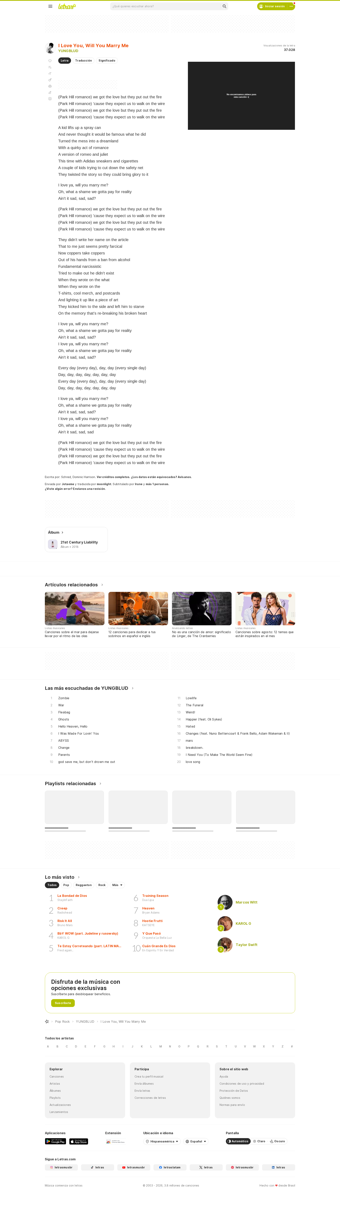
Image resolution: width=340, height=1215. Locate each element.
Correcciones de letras (150, 1097)
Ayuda (224, 1076)
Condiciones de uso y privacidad (242, 1083)
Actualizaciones (60, 1104)
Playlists (55, 1097)
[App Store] (78, 1141)
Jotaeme (68, 484)
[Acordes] (50, 80)
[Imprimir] (50, 86)
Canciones (57, 1076)
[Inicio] (47, 1021)
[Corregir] (50, 92)
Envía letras (142, 1090)
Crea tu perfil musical (149, 1076)
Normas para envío (232, 1104)
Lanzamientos (59, 1112)
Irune (138, 484)
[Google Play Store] (55, 1141)
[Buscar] (224, 6)
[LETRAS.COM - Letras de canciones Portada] (67, 6)
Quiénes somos (230, 1097)
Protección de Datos (234, 1090)
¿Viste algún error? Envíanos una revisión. (75, 488)
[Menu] (50, 6)
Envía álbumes (144, 1083)
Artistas (55, 1083)
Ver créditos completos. (113, 477)
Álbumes (55, 1090)
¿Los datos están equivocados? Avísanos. (161, 477)
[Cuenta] (291, 6)
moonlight (104, 484)
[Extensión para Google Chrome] (115, 1141)
